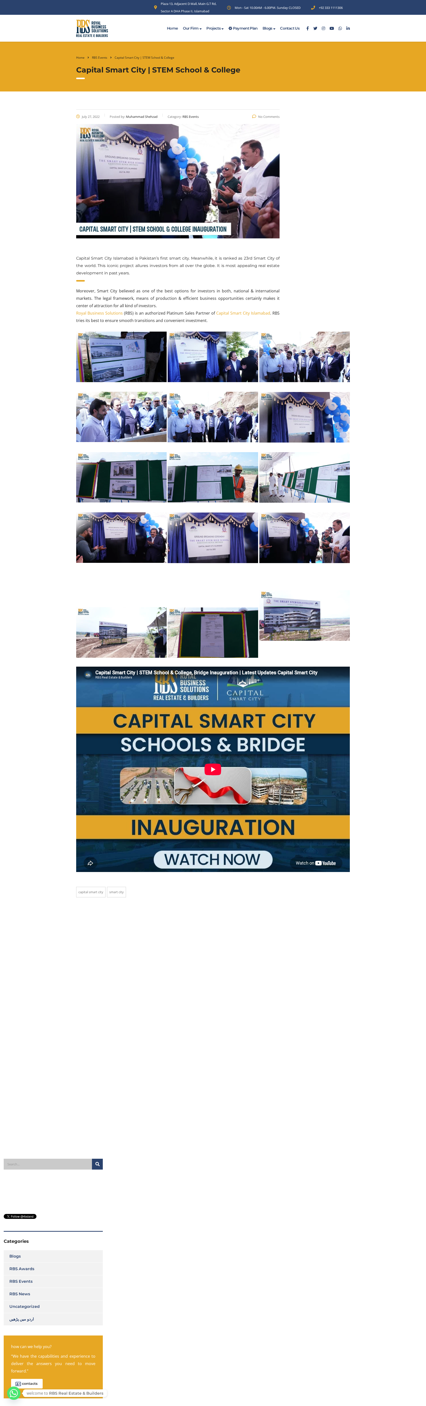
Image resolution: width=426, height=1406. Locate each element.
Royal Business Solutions (99, 313)
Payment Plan (245, 28)
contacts (29, 1383)
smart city (116, 892)
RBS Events (21, 1281)
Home (172, 28)
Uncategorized (24, 1306)
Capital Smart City (90, 892)
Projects (213, 28)
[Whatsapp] (13, 1393)
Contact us (290, 28)
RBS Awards (21, 1268)
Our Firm (191, 28)
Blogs (268, 28)
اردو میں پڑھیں (21, 1319)
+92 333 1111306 (331, 7)
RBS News (19, 1294)
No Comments (269, 116)
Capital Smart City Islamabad (243, 313)
